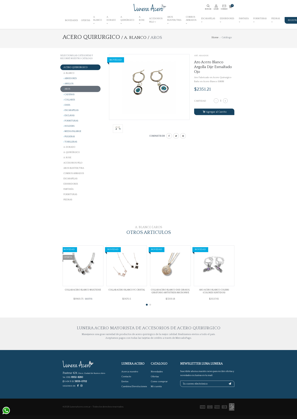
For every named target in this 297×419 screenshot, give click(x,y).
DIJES (67, 105)
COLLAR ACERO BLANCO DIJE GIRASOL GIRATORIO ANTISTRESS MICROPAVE (170, 291)
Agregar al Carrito (216, 111)
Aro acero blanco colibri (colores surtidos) (214, 291)
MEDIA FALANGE (73, 131)
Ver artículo (91, 266)
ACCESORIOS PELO (156, 20)
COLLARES (70, 100)
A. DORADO (111, 18)
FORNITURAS (260, 18)
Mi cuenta (156, 386)
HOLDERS (70, 126)
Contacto (126, 376)
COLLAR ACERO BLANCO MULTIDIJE (83, 290)
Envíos (124, 381)
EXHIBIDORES (227, 18)
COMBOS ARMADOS (191, 18)
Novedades (71, 20)
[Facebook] (168, 136)
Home (215, 37)
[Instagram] (81, 386)
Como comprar (159, 381)
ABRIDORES (71, 78)
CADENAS (70, 94)
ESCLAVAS (70, 115)
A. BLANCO (97, 18)
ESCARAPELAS (208, 18)
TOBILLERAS (71, 142)
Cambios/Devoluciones (134, 386)
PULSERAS (70, 136)
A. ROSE (141, 18)
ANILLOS (69, 83)
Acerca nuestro (129, 371)
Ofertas (85, 20)
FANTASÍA (244, 18)
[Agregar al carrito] (70, 266)
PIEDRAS (275, 18)
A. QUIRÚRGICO (127, 18)
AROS (67, 89)
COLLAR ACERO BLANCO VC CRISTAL (126, 290)
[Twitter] (175, 136)
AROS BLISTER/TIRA (174, 18)
